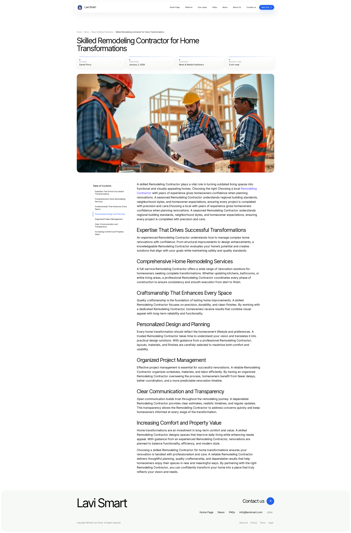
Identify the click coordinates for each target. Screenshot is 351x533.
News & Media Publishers (102, 32)
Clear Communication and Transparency (106, 225)
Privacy (253, 522)
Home (79, 32)
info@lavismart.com (250, 512)
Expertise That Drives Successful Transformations (109, 192)
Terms (262, 522)
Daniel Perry (85, 64)
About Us (243, 522)
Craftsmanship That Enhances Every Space (111, 207)
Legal (270, 522)
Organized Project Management (109, 219)
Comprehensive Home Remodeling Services (110, 200)
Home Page (206, 512)
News (86, 32)
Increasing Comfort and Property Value (109, 233)
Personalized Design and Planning (110, 214)
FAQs (232, 512)
